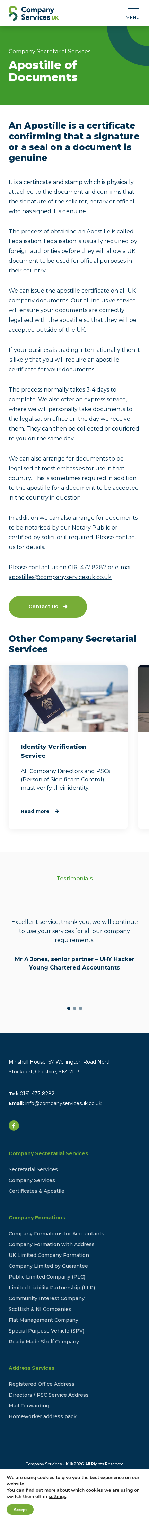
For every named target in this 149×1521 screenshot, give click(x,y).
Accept (20, 1509)
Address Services (31, 1368)
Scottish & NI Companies (40, 1309)
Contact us (43, 606)
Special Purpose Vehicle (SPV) (46, 1331)
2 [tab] (74, 1008)
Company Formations (37, 1217)
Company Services (32, 1180)
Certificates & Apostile (36, 1191)
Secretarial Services (33, 1169)
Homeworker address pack (43, 1416)
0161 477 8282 (37, 1093)
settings (57, 1496)
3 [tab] (80, 1008)
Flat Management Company (43, 1320)
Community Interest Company (47, 1298)
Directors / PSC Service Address (49, 1395)
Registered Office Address (41, 1384)
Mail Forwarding (29, 1406)
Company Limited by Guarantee (48, 1266)
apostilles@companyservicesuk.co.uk (60, 577)
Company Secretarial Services (48, 1153)
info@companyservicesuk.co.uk (63, 1103)
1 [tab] (68, 1008)
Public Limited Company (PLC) (47, 1277)
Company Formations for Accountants (56, 1233)
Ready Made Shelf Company (44, 1341)
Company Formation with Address (52, 1244)
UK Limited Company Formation (49, 1255)
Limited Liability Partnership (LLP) (52, 1287)
